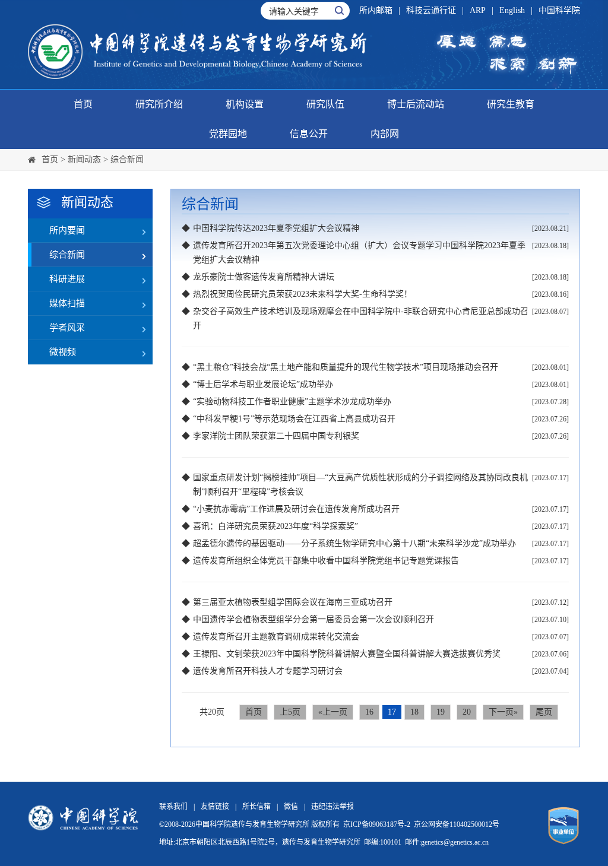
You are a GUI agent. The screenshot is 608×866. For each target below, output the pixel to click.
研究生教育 (510, 104)
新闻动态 (84, 159)
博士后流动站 (415, 104)
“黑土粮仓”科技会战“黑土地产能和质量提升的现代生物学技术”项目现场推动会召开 (345, 367)
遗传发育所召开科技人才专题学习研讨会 (268, 671)
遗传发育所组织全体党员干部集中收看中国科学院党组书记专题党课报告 (326, 560)
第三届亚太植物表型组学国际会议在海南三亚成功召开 (292, 602)
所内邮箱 (375, 10)
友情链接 (215, 806)
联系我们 (173, 806)
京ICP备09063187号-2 (376, 824)
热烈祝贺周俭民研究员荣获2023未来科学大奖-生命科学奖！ (302, 294)
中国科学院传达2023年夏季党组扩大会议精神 (276, 228)
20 (467, 712)
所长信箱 (256, 806)
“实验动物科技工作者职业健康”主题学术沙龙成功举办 (292, 401)
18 (414, 712)
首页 (83, 104)
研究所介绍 (159, 104)
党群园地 (228, 134)
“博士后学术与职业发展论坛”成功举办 (263, 384)
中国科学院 (559, 10)
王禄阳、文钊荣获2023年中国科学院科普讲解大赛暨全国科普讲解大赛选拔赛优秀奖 (347, 653)
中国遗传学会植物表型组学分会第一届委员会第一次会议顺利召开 (313, 619)
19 (440, 712)
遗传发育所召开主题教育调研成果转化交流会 (276, 636)
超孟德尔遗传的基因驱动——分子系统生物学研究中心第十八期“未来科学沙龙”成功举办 (354, 543)
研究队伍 (325, 104)
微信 (291, 806)
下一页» (503, 712)
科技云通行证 (431, 10)
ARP (478, 10)
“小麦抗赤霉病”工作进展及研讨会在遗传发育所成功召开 (296, 509)
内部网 (384, 134)
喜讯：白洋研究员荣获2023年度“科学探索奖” (275, 526)
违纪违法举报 (332, 806)
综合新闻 (127, 159)
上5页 (290, 712)
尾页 (544, 712)
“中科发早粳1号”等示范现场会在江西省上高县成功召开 (294, 418)
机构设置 (245, 104)
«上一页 (332, 712)
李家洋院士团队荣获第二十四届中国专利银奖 (276, 436)
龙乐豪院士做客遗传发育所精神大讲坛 (263, 276)
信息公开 (309, 134)
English (512, 10)
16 (369, 712)
